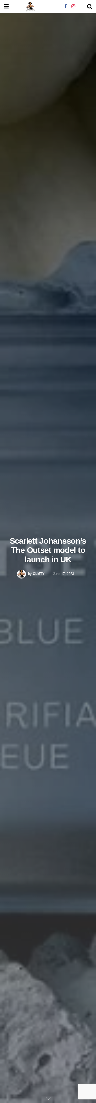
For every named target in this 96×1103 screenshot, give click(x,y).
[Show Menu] (6, 6)
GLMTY (39, 574)
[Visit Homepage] (30, 7)
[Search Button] (89, 6)
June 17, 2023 (63, 574)
